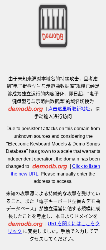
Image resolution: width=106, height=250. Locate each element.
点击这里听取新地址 (69, 108)
